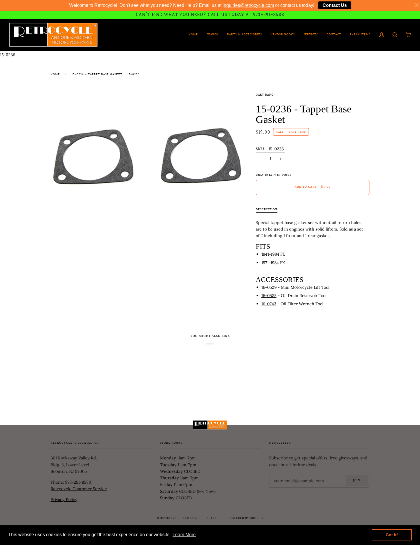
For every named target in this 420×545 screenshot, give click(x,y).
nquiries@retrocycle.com (249, 5)
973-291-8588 (78, 482)
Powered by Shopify (246, 518)
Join (356, 480)
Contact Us (335, 5)
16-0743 (268, 303)
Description (266, 209)
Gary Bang (265, 95)
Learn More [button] (184, 534)
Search (213, 518)
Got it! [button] (392, 534)
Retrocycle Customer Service (79, 488)
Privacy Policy (64, 499)
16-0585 (269, 295)
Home (55, 74)
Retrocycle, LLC (174, 518)
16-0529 (269, 287)
